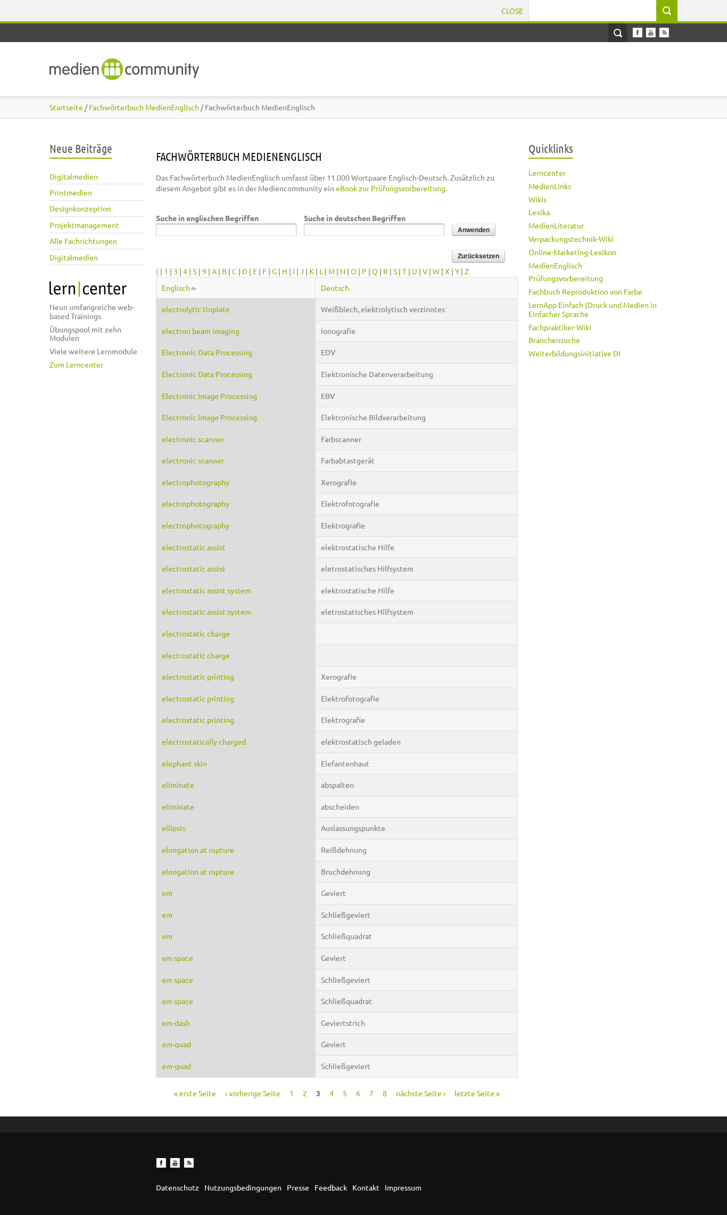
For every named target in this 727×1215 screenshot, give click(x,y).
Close (512, 10)
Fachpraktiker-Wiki (559, 327)
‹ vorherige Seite (252, 1093)
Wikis (537, 199)
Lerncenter (547, 172)
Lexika (539, 212)
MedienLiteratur (556, 225)
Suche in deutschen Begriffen (355, 218)
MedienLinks (549, 186)
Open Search (617, 32)
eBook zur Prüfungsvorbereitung (390, 188)
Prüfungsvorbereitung (565, 278)
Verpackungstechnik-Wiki (571, 238)
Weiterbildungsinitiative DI (574, 353)
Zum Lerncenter (76, 364)
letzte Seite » (477, 1093)
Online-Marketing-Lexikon (572, 252)
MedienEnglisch (555, 265)
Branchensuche (554, 340)
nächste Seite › (420, 1093)
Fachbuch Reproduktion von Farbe (585, 291)
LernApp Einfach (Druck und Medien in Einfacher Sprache (592, 309)
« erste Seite (195, 1093)
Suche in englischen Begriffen (207, 218)
